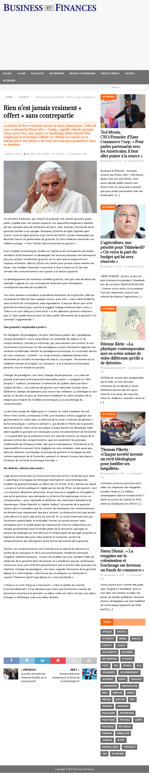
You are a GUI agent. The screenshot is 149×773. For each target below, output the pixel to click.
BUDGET (136, 638)
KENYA (122, 679)
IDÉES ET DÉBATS (110, 73)
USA (104, 754)
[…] (118, 195)
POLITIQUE (108, 720)
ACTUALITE (37, 73)
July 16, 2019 (14, 154)
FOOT (105, 665)
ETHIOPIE (127, 659)
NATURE (120, 699)
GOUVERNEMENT (129, 672)
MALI (105, 693)
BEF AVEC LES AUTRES (37, 154)
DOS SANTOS (109, 652)
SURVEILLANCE (110, 747)
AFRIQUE (107, 632)
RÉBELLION (123, 733)
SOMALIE (107, 740)
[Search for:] (127, 87)
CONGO (121, 645)
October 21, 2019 (112, 266)
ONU (132, 699)
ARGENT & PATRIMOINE (82, 73)
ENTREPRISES (56, 73)
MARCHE (117, 693)
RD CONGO (125, 726)
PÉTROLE (125, 720)
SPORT (121, 740)
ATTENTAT (108, 638)
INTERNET (108, 679)
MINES (130, 693)
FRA (116, 665)
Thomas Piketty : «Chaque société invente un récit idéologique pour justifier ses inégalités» (121, 459)
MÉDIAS (106, 699)
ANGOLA (121, 632)
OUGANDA (122, 706)
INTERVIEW (9, 80)
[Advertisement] (74, 42)
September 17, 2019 (114, 473)
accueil (7, 73)
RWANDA (107, 733)
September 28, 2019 (114, 368)
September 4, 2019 (113, 575)
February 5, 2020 (112, 161)
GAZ (139, 665)
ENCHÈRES (127, 652)
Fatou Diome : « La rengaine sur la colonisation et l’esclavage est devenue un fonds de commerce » (122, 560)
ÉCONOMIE (118, 754)
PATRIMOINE (127, 713)
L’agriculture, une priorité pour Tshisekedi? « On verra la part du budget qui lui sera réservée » (122, 252)
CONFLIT (107, 645)
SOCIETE (130, 73)
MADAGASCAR (129, 686)
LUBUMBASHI (109, 686)
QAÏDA (138, 720)
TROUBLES (129, 747)
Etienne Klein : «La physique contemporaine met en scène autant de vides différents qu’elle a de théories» (122, 353)
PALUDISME (108, 713)
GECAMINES (108, 672)
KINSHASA (136, 679)
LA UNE (21, 73)
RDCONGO (108, 726)
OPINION (107, 706)
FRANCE (127, 665)
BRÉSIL (123, 638)
